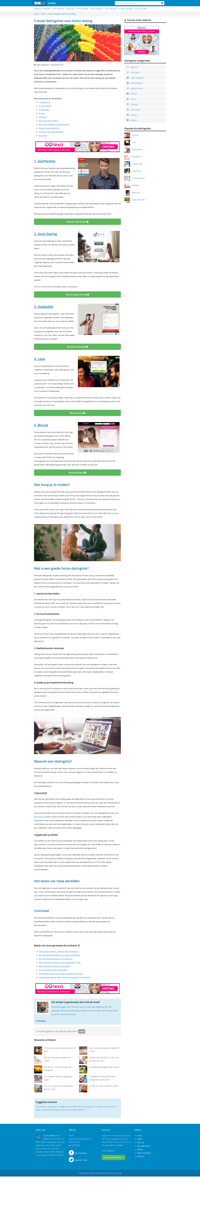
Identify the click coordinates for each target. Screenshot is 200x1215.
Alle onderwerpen (143, 1146)
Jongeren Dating (136, 88)
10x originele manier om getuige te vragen (58, 1078)
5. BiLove (42, 117)
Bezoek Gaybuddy (76, 346)
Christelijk (134, 104)
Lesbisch (133, 115)
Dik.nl (88, 1173)
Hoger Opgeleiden (137, 78)
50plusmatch (137, 149)
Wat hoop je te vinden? (48, 120)
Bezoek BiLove (76, 472)
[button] (162, 3)
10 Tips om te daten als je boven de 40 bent (59, 1050)
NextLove (136, 192)
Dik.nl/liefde (50, 1135)
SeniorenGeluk (138, 178)
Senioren (133, 94)
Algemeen (134, 67)
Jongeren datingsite (126, 9)
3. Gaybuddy (44, 109)
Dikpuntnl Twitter (81, 1160)
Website (42, 1021)
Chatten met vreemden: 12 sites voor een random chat (104, 1059)
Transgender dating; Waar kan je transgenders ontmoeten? (65, 977)
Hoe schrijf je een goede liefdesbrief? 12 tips (104, 1050)
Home (139, 1135)
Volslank (133, 120)
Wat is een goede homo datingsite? (54, 124)
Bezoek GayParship (76, 221)
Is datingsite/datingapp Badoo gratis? (104, 1067)
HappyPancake (138, 199)
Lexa (134, 142)
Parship (135, 135)
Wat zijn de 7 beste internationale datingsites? (57, 1069)
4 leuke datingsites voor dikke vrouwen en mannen (61, 973)
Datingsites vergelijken (42, 9)
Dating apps (135, 72)
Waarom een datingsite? (49, 128)
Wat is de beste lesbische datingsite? (54, 966)
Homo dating (135, 109)
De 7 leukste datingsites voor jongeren (55, 959)
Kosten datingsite (82, 9)
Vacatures (140, 1156)
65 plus (133, 99)
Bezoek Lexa (76, 413)
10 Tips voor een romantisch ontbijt (103, 1086)
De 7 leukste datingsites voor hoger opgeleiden (59, 955)
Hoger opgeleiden (96, 9)
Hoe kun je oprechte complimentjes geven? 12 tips (58, 1087)
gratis (113, 513)
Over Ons (140, 1142)
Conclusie (43, 135)
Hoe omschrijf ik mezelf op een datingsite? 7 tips (60, 962)
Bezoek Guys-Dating (76, 294)
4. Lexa (42, 113)
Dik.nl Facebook (81, 1153)
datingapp (38, 816)
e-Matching (137, 164)
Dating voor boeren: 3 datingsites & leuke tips (58, 951)
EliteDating (136, 171)
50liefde (135, 185)
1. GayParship (44, 102)
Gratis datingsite (58, 9)
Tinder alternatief (111, 9)
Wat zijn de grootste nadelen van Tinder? (57, 1059)
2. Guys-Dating (45, 106)
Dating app (70, 9)
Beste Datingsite (141, 9)
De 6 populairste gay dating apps (53, 970)
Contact (140, 1149)
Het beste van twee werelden (51, 132)
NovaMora (136, 156)
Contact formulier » (113, 1157)
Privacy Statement (144, 1153)
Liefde (52, 3)
